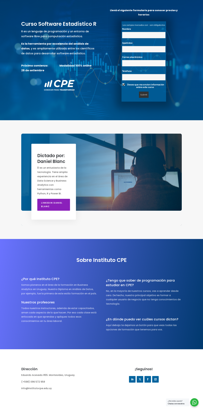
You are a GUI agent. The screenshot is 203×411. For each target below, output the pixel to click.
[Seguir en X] (140, 379)
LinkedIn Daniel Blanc (52, 204)
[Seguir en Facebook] (147, 379)
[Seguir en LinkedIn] (132, 379)
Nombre (127, 29)
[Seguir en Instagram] (155, 379)
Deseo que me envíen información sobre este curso (145, 86)
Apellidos (128, 43)
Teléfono (127, 71)
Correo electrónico (133, 57)
